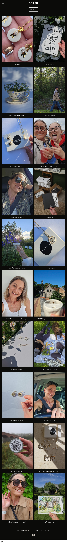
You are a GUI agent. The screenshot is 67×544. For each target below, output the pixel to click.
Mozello (26, 530)
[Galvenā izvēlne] (2, 2)
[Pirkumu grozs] (2, 542)
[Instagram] (33, 535)
